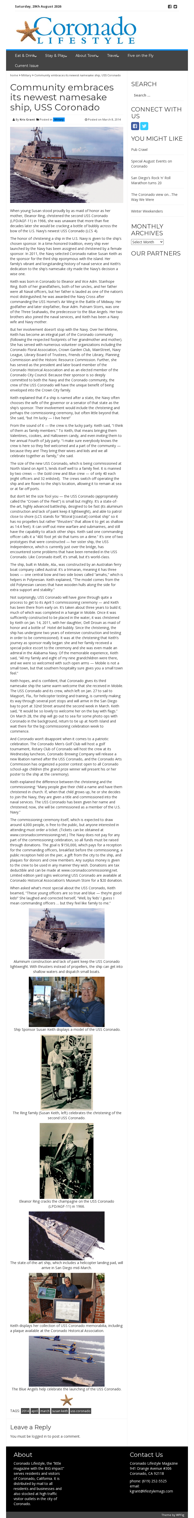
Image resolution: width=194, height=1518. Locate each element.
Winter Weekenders (147, 211)
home (14, 75)
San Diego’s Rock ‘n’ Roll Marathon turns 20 (151, 180)
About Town (86, 55)
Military (26, 75)
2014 (25, 1411)
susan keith (60, 1411)
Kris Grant (27, 119)
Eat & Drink (25, 55)
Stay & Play (55, 55)
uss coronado (80, 1411)
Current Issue (27, 65)
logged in (39, 1436)
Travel (112, 55)
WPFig (180, 1515)
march (45, 1411)
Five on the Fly (141, 55)
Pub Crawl (139, 149)
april (34, 1411)
